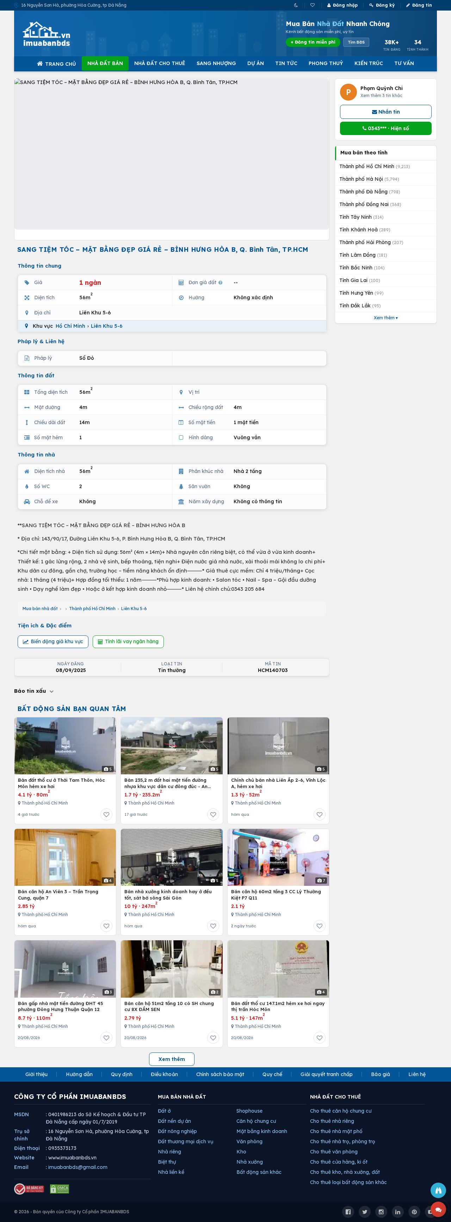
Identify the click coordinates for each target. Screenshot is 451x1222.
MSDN (21, 1114)
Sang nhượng (216, 63)
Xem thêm (172, 1059)
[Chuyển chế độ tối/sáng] (296, 5)
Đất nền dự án (174, 1121)
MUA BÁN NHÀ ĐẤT (182, 1097)
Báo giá (380, 1074)
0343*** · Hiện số (387, 128)
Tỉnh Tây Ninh (361, 217)
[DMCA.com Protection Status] (59, 1189)
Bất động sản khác (259, 1172)
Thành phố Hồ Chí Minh (92, 608)
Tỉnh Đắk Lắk (360, 305)
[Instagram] (381, 1212)
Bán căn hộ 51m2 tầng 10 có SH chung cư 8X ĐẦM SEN (169, 1006)
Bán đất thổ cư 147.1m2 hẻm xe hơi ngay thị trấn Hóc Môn (278, 1006)
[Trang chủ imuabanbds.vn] (56, 33)
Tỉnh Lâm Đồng (363, 255)
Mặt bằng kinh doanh (261, 1131)
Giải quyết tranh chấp (327, 1074)
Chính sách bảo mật (220, 1074)
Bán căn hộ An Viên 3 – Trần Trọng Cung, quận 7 (58, 895)
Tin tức (286, 63)
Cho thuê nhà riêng (332, 1121)
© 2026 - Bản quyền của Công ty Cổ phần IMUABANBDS (71, 1211)
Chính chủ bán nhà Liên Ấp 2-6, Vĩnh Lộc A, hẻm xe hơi (278, 783)
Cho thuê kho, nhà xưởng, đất (345, 1172)
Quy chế (272, 1074)
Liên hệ (417, 1074)
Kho (241, 1152)
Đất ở (164, 1111)
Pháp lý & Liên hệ (41, 341)
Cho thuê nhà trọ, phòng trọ (342, 1141)
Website (24, 1157)
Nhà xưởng (249, 1162)
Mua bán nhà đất (40, 608)
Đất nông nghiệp (177, 1131)
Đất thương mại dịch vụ (185, 1141)
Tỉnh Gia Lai (359, 280)
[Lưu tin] (106, 814)
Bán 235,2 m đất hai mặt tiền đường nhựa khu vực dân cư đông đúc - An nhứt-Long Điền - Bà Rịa (166, 783)
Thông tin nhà (36, 454)
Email (21, 1167)
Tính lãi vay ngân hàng (132, 641)
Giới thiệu (36, 1074)
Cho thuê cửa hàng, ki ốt (338, 1162)
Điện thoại (27, 1148)
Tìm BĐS (356, 42)
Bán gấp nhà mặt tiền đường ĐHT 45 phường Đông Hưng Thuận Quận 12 (60, 1006)
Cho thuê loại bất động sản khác (348, 1182)
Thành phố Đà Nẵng (369, 191)
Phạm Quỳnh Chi (381, 88)
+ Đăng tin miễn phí (313, 42)
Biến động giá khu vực (57, 641)
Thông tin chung (39, 265)
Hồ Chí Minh (70, 326)
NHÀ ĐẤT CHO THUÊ (335, 1097)
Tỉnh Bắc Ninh (362, 267)
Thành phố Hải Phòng (371, 242)
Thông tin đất (36, 375)
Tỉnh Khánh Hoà (364, 229)
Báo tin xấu (31, 690)
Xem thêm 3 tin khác (381, 95)
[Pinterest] (414, 1212)
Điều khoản (164, 1074)
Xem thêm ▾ (386, 317)
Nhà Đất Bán (105, 63)
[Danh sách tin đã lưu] (313, 5)
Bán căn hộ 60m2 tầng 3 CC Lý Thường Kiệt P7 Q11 (276, 895)
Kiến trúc (368, 63)
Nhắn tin (388, 112)
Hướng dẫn (79, 1074)
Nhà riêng (169, 1152)
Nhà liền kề (171, 1172)
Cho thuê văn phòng (334, 1152)
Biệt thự (167, 1162)
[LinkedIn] (398, 1212)
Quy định (121, 1074)
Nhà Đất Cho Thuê (159, 63)
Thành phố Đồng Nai (370, 204)
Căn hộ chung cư (256, 1121)
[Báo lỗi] (438, 1190)
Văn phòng (249, 1141)
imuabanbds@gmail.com (77, 1167)
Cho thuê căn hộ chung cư (340, 1111)
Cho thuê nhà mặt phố (336, 1131)
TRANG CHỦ (60, 64)
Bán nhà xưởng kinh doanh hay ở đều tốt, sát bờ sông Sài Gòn (168, 895)
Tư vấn (404, 63)
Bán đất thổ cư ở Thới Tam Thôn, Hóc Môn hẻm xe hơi (61, 783)
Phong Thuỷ (326, 63)
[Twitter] (365, 1212)
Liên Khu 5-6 (107, 326)
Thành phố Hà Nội (369, 179)
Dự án (255, 63)
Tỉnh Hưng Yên (361, 293)
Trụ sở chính (22, 1135)
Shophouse (249, 1111)
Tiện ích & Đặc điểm (45, 625)
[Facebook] (348, 1212)
